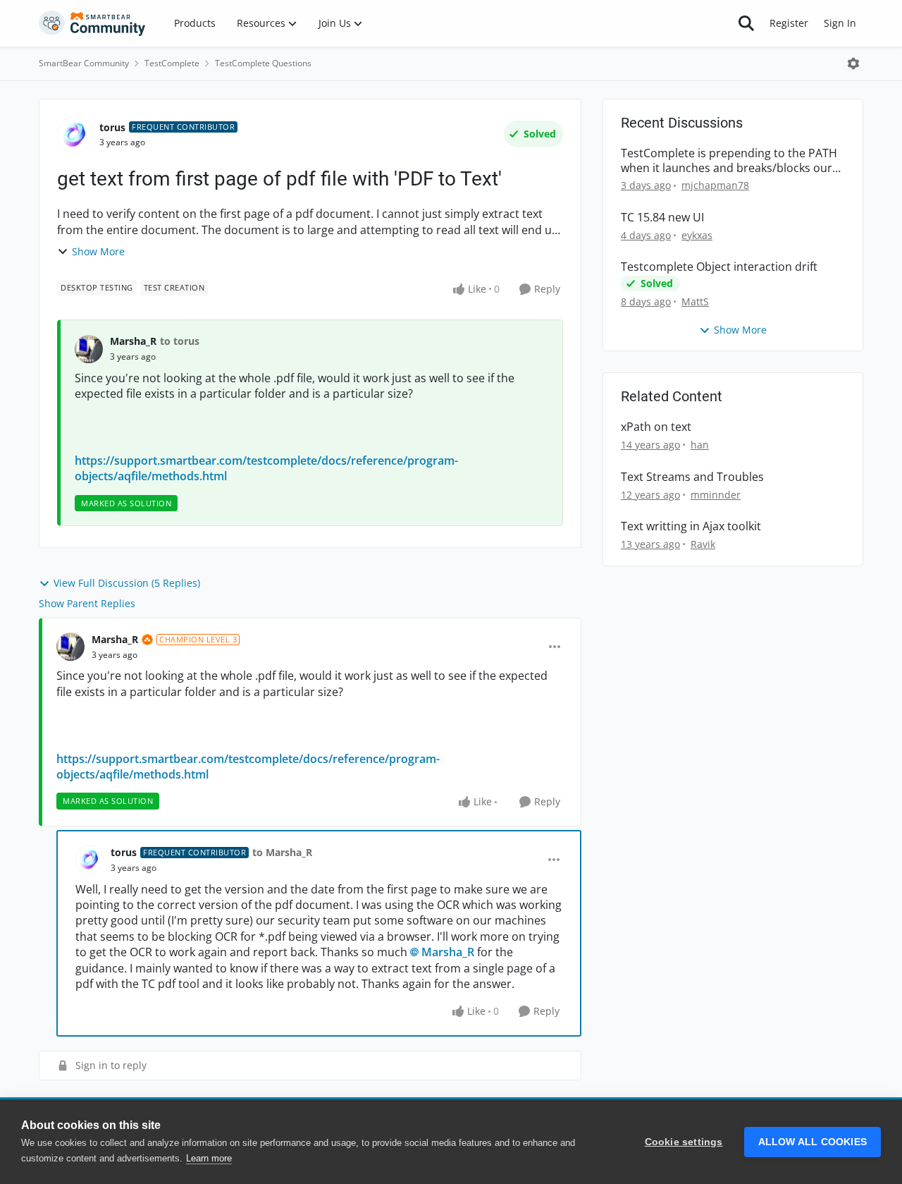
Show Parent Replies (87, 603)
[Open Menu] (853, 63)
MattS (695, 301)
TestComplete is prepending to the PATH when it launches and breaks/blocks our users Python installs (729, 161)
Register (789, 23)
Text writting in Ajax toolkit (691, 526)
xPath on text (656, 427)
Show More (98, 251)
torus (112, 127)
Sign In (840, 23)
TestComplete (171, 63)
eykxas (696, 235)
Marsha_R (133, 341)
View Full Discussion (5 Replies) (127, 583)
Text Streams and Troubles (692, 477)
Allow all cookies (812, 1142)
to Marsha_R (282, 852)
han (700, 444)
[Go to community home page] (92, 23)
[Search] (746, 23)
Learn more (209, 1158)
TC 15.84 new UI (662, 217)
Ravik (703, 544)
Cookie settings (684, 1142)
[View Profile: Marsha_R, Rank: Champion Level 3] (70, 647)
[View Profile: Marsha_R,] (89, 349)
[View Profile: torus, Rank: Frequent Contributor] (74, 134)
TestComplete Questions (263, 63)
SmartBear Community (84, 63)
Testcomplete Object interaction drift (719, 267)
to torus (179, 341)
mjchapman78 (715, 185)
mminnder (716, 494)
